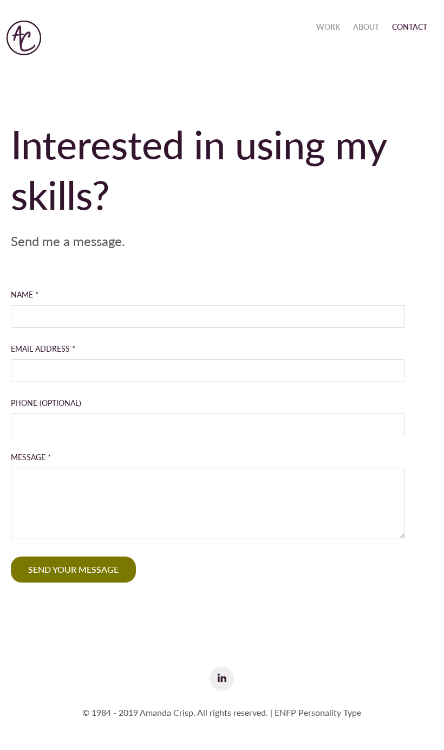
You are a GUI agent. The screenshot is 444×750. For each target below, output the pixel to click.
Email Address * (43, 349)
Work (328, 27)
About (366, 27)
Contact (409, 27)
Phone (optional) (46, 403)
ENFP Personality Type (318, 712)
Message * (31, 457)
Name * (24, 295)
